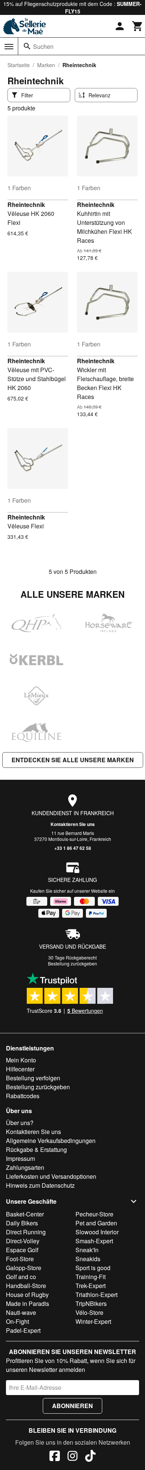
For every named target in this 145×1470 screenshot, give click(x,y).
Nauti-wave (21, 1312)
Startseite (18, 65)
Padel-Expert (23, 1330)
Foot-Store (20, 1258)
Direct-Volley (22, 1241)
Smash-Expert (94, 1241)
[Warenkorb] (138, 26)
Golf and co (21, 1276)
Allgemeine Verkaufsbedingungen (51, 1140)
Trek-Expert (90, 1285)
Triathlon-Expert (96, 1294)
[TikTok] (90, 1457)
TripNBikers (91, 1303)
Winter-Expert (93, 1321)
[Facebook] (55, 1457)
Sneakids (87, 1258)
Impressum (20, 1158)
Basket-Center (25, 1214)
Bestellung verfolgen (33, 1078)
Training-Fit (90, 1276)
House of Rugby (27, 1294)
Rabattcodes (22, 1095)
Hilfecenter (20, 1069)
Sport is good (92, 1267)
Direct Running (26, 1232)
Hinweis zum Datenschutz (40, 1185)
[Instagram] (72, 1457)
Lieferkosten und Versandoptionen (51, 1176)
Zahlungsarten (25, 1167)
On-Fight (17, 1321)
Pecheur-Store (94, 1214)
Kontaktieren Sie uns (73, 824)
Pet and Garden (96, 1223)
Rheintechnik (26, 204)
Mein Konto (21, 1060)
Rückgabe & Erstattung (36, 1149)
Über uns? (19, 1122)
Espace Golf (22, 1250)
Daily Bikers (22, 1223)
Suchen (43, 46)
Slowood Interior (97, 1232)
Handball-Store (26, 1285)
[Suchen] (27, 46)
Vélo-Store (89, 1312)
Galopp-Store (23, 1267)
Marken (46, 65)
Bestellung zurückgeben (72, 963)
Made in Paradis (27, 1303)
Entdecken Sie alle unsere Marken (73, 760)
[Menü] (9, 47)
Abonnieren (72, 1405)
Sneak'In (87, 1250)
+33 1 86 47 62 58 (72, 848)
